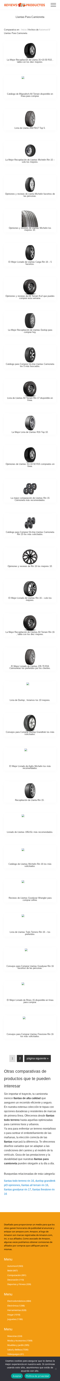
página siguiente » (37, 1059)
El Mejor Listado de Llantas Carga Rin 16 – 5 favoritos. (30, 263)
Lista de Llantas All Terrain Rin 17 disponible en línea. (30, 399)
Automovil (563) (15, 1265)
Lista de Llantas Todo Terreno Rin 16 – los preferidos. (30, 933)
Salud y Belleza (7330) (17, 1349)
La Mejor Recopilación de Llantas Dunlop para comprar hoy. (30, 331)
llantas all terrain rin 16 (34, 1185)
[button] (53, 5)
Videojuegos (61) (15, 1354)
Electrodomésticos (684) (19, 1300)
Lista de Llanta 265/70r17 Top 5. (30, 128)
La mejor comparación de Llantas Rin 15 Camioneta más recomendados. (30, 499)
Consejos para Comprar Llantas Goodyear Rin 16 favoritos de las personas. (30, 967)
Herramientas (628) (16, 1310)
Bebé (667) (12, 1270)
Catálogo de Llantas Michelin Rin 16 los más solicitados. (30, 865)
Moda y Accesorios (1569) (19, 1340)
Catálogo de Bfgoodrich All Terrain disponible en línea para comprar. (30, 95)
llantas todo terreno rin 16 (19, 1180)
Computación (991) (16, 1275)
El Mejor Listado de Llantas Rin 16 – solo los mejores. (30, 599)
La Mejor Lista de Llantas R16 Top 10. (30, 432)
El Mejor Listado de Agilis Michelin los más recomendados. (30, 767)
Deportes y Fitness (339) (19, 1284)
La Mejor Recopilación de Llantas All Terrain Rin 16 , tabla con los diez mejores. (30, 633)
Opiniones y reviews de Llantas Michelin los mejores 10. (30, 229)
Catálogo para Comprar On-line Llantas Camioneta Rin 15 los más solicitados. (30, 533)
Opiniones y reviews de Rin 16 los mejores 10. (30, 566)
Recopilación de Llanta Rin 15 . (30, 800)
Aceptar (17, 1376)
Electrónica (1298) (16, 1305)
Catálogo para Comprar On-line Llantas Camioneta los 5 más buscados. (30, 365)
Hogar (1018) (13, 1314)
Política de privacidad (37, 1376)
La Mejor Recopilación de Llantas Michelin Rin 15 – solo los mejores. (30, 160)
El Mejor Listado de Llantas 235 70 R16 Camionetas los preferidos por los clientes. (30, 667)
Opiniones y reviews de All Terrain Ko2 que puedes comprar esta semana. (30, 297)
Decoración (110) (15, 1279)
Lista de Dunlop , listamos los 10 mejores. (30, 700)
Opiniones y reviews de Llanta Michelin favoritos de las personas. (30, 195)
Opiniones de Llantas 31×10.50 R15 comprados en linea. (30, 465)
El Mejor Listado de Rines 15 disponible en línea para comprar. (30, 1001)
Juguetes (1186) (15, 1319)
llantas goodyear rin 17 (17, 1189)
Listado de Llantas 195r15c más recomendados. (30, 832)
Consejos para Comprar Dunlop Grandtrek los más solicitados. (30, 733)
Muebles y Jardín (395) (18, 1345)
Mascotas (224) (14, 1336)
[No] (56, 1368)
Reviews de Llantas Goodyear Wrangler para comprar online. (30, 899)
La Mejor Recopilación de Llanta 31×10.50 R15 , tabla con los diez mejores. (30, 61)
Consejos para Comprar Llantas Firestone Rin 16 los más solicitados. (30, 1035)
